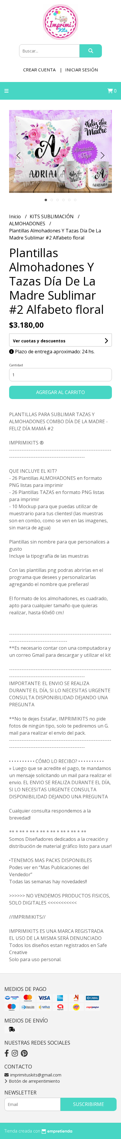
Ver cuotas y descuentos (39, 341)
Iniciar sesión (81, 70)
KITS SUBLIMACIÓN (52, 216)
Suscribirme (88, 1104)
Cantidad (16, 365)
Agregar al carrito (60, 392)
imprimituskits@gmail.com (35, 1075)
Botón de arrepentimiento (34, 1081)
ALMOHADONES (27, 223)
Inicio (15, 216)
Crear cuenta (39, 70)
